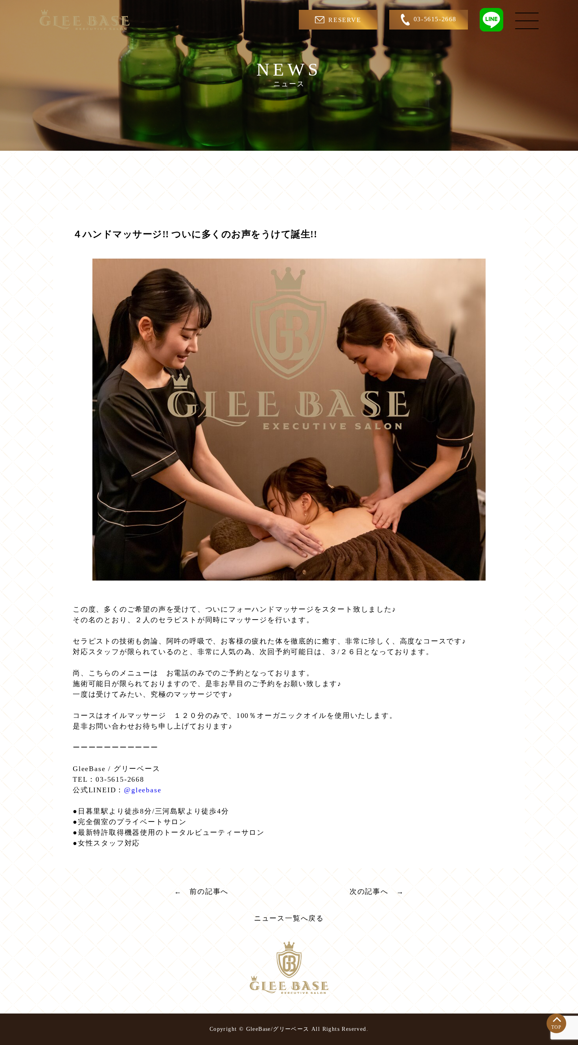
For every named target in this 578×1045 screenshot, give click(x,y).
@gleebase (142, 790)
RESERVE (344, 20)
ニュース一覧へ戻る (289, 918)
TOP (556, 1027)
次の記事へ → (377, 891)
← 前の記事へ (201, 891)
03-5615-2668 (435, 19)
